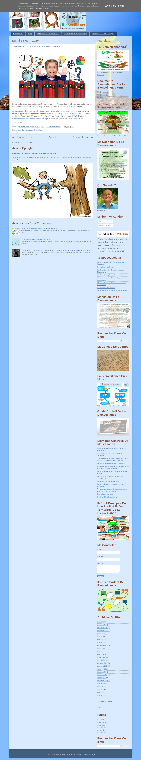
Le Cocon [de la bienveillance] (107, 497)
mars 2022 (100, 692)
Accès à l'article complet (20, 123)
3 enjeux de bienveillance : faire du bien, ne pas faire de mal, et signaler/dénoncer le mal (112, 459)
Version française (102, 92)
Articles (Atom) (26, 142)
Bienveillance (38, 130)
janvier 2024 (101, 660)
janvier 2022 (101, 695)
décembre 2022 (102, 675)
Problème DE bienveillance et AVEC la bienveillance (34, 153)
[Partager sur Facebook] (71, 127)
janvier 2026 (101, 625)
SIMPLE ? (100, 98)
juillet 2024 (101, 648)
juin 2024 (100, 651)
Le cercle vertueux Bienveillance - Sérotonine (35, 239)
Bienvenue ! (18, 34)
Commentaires (105, 225)
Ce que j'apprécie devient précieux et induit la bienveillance (40, 228)
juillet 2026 (101, 622)
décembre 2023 (102, 663)
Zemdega (79, 755)
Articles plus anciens (83, 137)
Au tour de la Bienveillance (75, 34)
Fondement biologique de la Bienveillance (111, 275)
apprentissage (29, 130)
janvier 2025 (101, 642)
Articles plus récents (22, 137)
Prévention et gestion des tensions (108, 481)
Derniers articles (102, 722)
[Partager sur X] (69, 127)
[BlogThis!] (67, 127)
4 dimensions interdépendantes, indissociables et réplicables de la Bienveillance (113, 467)
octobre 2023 (101, 669)
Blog (30, 34)
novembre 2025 (102, 628)
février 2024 (101, 657)
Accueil (52, 137)
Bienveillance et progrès (105, 494)
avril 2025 (100, 637)
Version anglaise (102, 95)
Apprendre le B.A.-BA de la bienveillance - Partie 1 (36, 46)
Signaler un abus (104, 701)
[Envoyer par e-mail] (65, 127)
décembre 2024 (102, 645)
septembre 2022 (102, 681)
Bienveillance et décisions (105, 267)
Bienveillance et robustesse (106, 288)
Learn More (110, 6)
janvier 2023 (101, 672)
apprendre (20, 130)
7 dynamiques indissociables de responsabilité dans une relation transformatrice (112, 490)
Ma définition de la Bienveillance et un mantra (112, 291)
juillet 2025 (101, 634)
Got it (121, 6)
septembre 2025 (102, 631)
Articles (102, 221)
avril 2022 (100, 689)
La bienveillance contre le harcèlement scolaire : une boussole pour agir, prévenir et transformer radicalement (56, 250)
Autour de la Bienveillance (48, 34)
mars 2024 (100, 654)
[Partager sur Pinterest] (73, 127)
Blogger (92, 755)
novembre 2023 (102, 666)
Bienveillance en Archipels (103, 34)
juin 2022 (100, 687)
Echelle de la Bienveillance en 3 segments (111, 463)
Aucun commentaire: (53, 127)
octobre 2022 (101, 678)
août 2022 (100, 684)
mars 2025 (100, 639)
